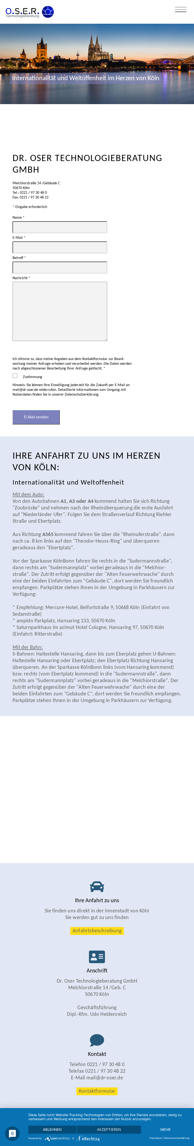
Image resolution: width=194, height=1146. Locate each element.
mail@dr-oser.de (104, 1078)
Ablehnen (52, 1129)
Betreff (19, 258)
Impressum (156, 1138)
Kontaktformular (97, 1091)
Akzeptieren (109, 1129)
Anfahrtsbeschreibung (97, 931)
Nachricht (21, 278)
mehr (165, 1129)
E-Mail (19, 238)
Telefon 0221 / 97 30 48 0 (97, 1064)
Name (19, 218)
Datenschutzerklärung (176, 1138)
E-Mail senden (36, 417)
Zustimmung (32, 377)
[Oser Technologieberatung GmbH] (27, 9)
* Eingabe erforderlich (30, 207)
